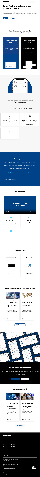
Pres (3, 444)
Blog (3, 446)
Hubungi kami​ (13, 446)
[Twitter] (4, 455)
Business (9, 401)
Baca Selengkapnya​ (20, 425)
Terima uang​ (13, 444)
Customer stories (10, 300)
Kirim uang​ (12, 442)
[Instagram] (7, 455)
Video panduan (13, 449)
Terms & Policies (5, 474)
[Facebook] (3, 455)
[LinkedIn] (6, 455)
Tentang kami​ (5, 442)
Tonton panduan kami (24, 22)
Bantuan (12, 448)
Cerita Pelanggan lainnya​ (20, 324)
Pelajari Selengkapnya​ (11, 50)
